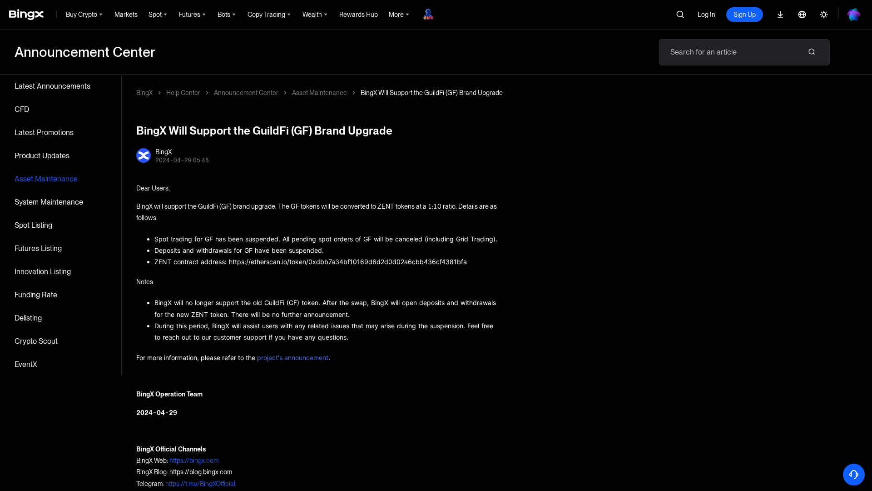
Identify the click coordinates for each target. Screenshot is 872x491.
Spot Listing (33, 225)
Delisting (28, 318)
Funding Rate (36, 295)
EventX (26, 364)
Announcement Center (246, 92)
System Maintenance (49, 202)
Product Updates (42, 155)
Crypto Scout (36, 341)
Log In (706, 14)
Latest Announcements (52, 86)
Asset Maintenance (46, 179)
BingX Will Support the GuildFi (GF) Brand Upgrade (432, 92)
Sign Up (744, 14)
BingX (144, 92)
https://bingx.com (193, 460)
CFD (22, 109)
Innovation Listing (43, 271)
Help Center (183, 92)
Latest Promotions (44, 132)
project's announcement (292, 357)
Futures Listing (38, 248)
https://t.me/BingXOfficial (200, 483)
